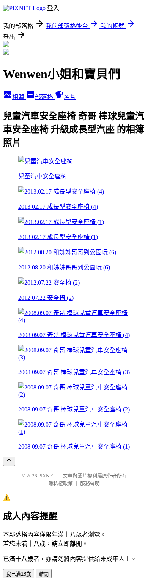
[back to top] (9, 461)
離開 (44, 574)
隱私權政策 (60, 483)
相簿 (19, 97)
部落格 (45, 97)
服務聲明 (90, 483)
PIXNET (46, 476)
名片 (70, 97)
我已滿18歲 (18, 574)
